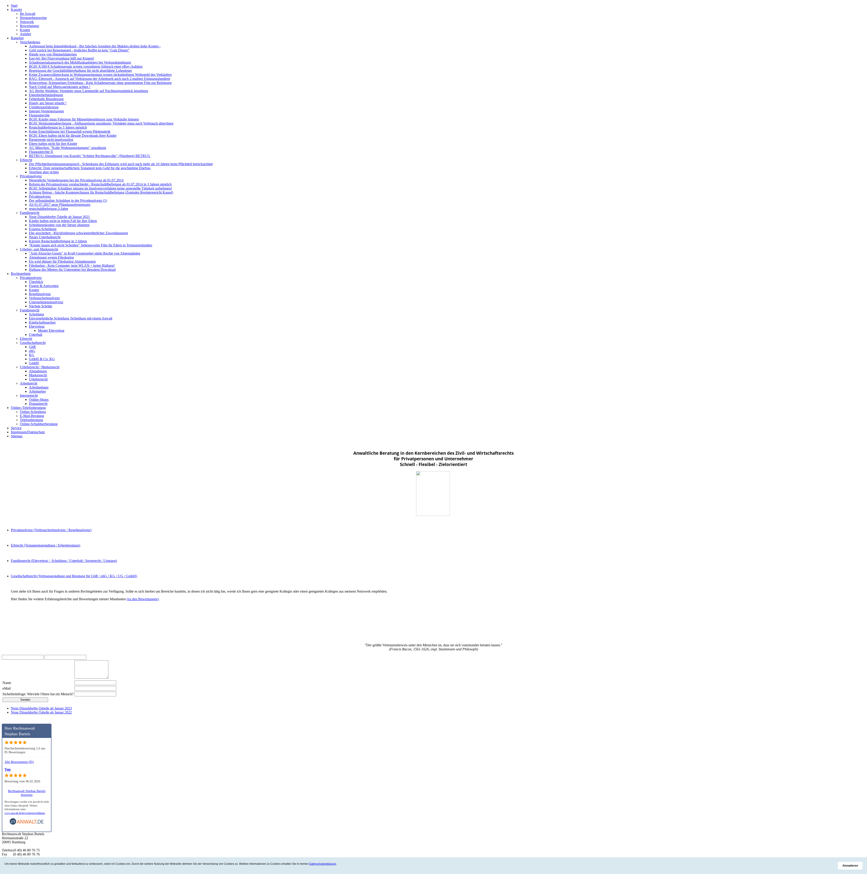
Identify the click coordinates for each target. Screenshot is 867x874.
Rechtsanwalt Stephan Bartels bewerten (26, 793)
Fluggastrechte (39, 115)
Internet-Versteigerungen (46, 111)
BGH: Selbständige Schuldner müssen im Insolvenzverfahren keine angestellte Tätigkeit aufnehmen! (100, 188)
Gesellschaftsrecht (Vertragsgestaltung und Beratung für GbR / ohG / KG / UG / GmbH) (74, 576)
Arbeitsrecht (28, 383)
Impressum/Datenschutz (28, 432)
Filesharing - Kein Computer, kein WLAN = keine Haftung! (72, 265)
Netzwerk (27, 22)
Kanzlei (16, 10)
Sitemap (16, 436)
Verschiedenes (30, 42)
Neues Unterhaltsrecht (45, 237)
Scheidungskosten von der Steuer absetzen (59, 225)
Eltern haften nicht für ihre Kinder (53, 144)
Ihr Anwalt (27, 14)
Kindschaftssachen (42, 322)
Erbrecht (26, 160)
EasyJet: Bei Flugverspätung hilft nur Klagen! (61, 58)
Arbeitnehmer (39, 387)
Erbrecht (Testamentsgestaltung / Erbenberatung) (45, 545)
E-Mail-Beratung (32, 416)
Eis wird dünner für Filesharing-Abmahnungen (62, 261)
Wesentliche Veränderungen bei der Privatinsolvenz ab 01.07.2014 (76, 180)
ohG (32, 351)
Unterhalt (35, 334)
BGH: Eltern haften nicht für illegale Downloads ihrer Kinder (73, 135)
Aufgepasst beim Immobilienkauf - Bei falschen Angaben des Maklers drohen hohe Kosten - (95, 46)
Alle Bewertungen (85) (19, 762)
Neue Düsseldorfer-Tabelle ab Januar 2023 (41, 708)
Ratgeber (17, 38)
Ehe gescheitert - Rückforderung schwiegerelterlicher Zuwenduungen (78, 233)
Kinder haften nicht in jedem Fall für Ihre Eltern (63, 221)
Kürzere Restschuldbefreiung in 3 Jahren (58, 241)
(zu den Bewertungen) (142, 599)
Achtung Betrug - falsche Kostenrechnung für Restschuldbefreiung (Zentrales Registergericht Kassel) (101, 192)
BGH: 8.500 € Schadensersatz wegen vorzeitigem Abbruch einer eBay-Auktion (85, 66)
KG (31, 355)
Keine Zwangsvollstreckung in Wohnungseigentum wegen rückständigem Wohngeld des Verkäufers (100, 75)
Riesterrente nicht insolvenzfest (51, 139)
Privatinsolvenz (31, 176)
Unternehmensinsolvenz (46, 302)
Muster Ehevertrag (51, 330)
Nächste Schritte (40, 306)
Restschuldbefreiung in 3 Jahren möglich (58, 127)
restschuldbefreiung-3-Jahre (48, 209)
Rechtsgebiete (21, 274)
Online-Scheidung (33, 412)
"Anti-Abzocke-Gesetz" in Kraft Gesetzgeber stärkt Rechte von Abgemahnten (84, 253)
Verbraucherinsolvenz (44, 298)
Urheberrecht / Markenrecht (39, 367)
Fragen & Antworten (43, 286)
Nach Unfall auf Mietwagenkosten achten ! (59, 87)
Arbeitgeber (37, 391)
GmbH (34, 363)
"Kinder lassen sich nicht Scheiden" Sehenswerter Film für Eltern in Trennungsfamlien (90, 245)
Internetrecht (29, 395)
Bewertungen (29, 26)
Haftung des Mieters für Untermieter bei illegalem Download (72, 269)
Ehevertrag (36, 326)
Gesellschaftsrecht (33, 343)
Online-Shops (39, 399)
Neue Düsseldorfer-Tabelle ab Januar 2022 (41, 712)
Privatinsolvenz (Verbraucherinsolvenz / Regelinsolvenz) (51, 530)
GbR (32, 347)
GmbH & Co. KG (42, 359)
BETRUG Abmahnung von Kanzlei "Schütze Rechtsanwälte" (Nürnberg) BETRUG (89, 156)
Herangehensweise (33, 18)
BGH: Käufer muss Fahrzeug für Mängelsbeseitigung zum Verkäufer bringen (84, 119)
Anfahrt (25, 34)
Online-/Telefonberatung (28, 408)
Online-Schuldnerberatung (39, 424)
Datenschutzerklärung (322, 863)
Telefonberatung (31, 420)
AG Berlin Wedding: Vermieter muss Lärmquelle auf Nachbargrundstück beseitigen (88, 91)
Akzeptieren (850, 865)
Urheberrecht (38, 379)
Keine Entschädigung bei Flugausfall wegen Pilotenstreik (69, 131)
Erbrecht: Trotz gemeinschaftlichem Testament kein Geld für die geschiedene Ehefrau (89, 168)
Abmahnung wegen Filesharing (51, 257)
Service (16, 428)
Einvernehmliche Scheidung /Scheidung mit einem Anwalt (70, 318)
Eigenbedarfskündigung (46, 95)
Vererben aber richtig (44, 172)
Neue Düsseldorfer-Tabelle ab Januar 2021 (59, 217)
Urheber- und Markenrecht (39, 249)
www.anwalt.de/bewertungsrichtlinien (25, 813)
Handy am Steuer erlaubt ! (47, 103)
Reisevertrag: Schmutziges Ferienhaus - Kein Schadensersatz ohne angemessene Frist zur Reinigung (100, 83)
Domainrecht (38, 404)
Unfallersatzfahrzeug (43, 107)
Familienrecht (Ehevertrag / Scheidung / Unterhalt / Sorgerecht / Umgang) (64, 561)
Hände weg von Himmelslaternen (53, 54)
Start (14, 5)
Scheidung (36, 314)
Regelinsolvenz (40, 294)
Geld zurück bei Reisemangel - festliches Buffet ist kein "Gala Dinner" (79, 50)
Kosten (25, 30)
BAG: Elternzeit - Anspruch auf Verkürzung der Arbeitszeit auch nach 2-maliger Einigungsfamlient (99, 79)
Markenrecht (38, 375)
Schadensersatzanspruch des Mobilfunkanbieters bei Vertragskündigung (80, 62)
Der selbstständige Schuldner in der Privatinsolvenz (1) (68, 200)
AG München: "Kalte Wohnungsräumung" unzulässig (67, 148)
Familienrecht (29, 213)
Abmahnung (38, 371)
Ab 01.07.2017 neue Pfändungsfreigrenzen (59, 204)
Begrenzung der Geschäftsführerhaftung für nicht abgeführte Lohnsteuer (80, 70)
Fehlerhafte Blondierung (46, 99)
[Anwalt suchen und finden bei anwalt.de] (27, 823)
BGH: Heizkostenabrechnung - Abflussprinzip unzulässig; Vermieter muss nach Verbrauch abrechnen (101, 123)
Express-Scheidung (42, 229)
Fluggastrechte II (41, 152)
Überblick (36, 282)
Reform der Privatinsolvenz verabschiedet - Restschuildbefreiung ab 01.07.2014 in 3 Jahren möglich (100, 184)
